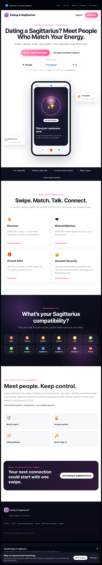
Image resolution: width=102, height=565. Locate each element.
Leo (75, 339)
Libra (11, 350)
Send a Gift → (12, 278)
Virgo (91, 339)
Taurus (27, 339)
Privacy (6, 523)
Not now (93, 558)
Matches (74, 5)
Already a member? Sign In (66, 52)
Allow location (80, 558)
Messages (83, 5)
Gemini (43, 339)
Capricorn (59, 350)
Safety (37, 523)
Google (27, 65)
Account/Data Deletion (45, 405)
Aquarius (74, 350)
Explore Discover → (15, 243)
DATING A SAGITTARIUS (18, 5)
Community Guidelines (13, 405)
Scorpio (27, 350)
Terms (49, 70)
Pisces (90, 350)
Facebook (51, 65)
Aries (11, 339)
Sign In (79, 15)
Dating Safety (29, 405)
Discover (66, 5)
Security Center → (62, 278)
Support (61, 523)
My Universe (93, 5)
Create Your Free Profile (35, 52)
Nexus (58, 5)
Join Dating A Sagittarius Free (76, 475)
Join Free (91, 15)
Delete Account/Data (49, 523)
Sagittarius (43, 350)
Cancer (59, 339)
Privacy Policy (70, 70)
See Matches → (61, 243)
